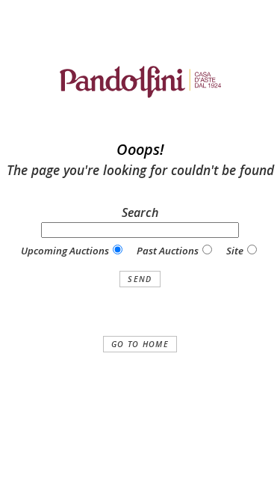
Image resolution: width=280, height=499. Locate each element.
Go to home (140, 344)
